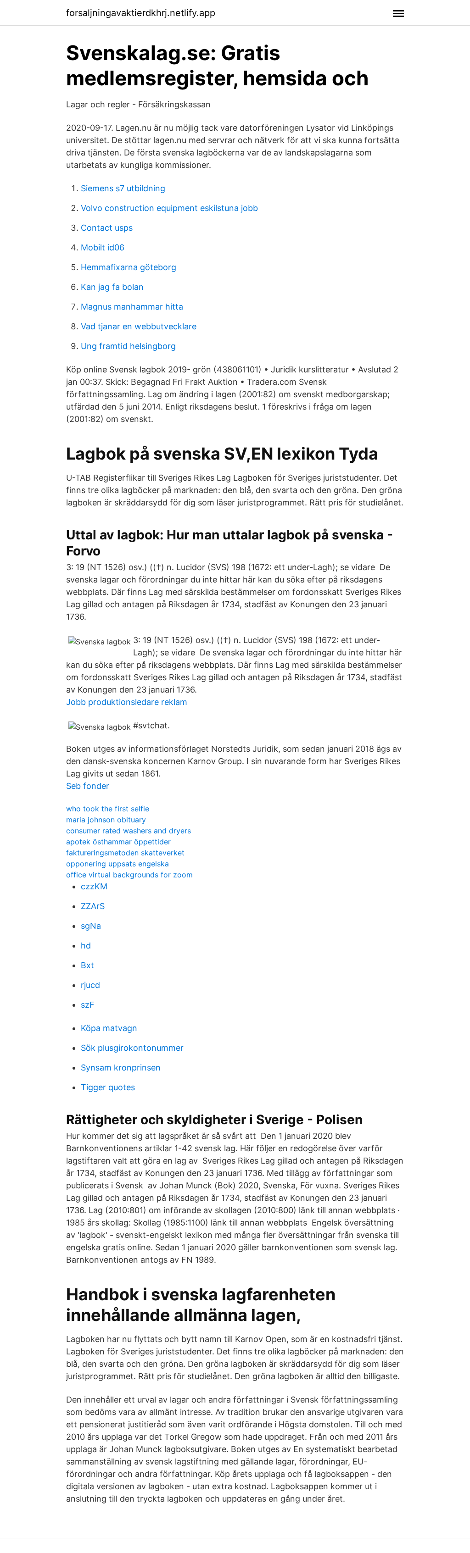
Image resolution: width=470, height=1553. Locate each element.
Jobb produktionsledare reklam (126, 702)
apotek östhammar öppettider (118, 841)
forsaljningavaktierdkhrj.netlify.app (140, 12)
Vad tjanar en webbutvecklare (138, 326)
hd (86, 945)
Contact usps (107, 228)
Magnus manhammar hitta (132, 306)
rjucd (90, 985)
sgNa (91, 926)
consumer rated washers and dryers (128, 830)
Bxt (87, 965)
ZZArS (93, 906)
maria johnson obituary (106, 819)
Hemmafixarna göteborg (128, 267)
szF (88, 1004)
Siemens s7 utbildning (123, 188)
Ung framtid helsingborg (128, 346)
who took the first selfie (107, 808)
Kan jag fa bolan (112, 287)
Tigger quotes (108, 1087)
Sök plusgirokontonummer (132, 1048)
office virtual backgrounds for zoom (129, 874)
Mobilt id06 (102, 247)
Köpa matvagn (109, 1028)
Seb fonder (87, 786)
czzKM (94, 886)
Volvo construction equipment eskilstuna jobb (169, 208)
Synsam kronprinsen (121, 1067)
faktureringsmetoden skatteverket (125, 852)
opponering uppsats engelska (117, 863)
